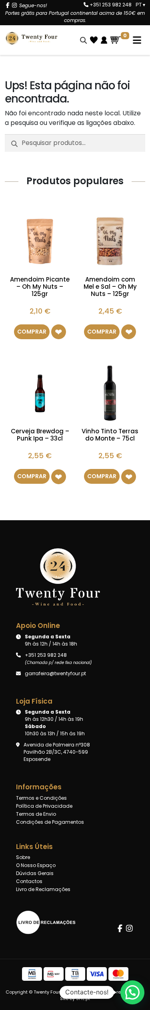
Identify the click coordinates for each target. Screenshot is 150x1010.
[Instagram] (14, 5)
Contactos (29, 881)
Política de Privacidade (44, 806)
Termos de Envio (36, 814)
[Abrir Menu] (133, 40)
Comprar (31, 332)
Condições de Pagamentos (50, 822)
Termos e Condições (41, 798)
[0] (115, 40)
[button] (58, 331)
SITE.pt (83, 998)
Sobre (23, 857)
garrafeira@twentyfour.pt (55, 673)
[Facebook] (8, 5)
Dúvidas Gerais (35, 873)
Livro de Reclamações (43, 889)
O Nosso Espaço (36, 865)
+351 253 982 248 (110, 4)
